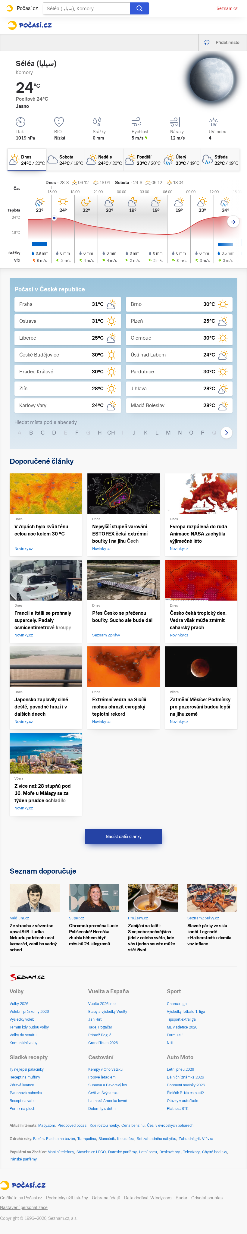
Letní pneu (148, 1152)
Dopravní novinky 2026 (186, 1085)
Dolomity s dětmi (102, 1109)
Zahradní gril (189, 1139)
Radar (181, 1197)
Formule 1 (175, 1035)
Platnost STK (178, 1109)
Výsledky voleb (22, 1019)
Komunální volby (23, 1043)
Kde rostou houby (104, 1125)
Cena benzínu (133, 1125)
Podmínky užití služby (67, 1197)
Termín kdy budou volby (29, 1027)
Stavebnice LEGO (91, 1152)
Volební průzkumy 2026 (29, 1011)
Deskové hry (170, 1152)
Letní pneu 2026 (180, 1069)
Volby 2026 (19, 1004)
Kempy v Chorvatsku (105, 1069)
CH (111, 432)
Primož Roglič (99, 1035)
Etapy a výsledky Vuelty (107, 1011)
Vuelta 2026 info (102, 1004)
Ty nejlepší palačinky (27, 1069)
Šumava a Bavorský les (107, 1085)
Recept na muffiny (25, 1077)
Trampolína (86, 1139)
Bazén (38, 1139)
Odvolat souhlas (207, 1197)
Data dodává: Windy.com (148, 1197)
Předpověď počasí (72, 1125)
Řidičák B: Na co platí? (185, 1093)
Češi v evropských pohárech (170, 1125)
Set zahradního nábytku (156, 1139)
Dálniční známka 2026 (185, 1077)
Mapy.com (46, 1125)
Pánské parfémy (23, 1159)
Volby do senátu (23, 1035)
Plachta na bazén (60, 1139)
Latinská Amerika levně (107, 1101)
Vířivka (207, 1139)
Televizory (191, 1152)
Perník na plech (22, 1109)
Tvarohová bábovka (26, 1093)
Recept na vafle (23, 1101)
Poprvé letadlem (102, 1077)
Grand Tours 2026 (103, 1043)
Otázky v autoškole (182, 1101)
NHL (170, 1043)
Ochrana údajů (106, 1197)
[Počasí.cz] (30, 25)
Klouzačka (125, 1139)
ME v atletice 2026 (182, 1027)
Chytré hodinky (214, 1152)
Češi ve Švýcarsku (103, 1093)
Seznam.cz (227, 8)
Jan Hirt (95, 1019)
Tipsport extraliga (181, 1019)
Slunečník (106, 1139)
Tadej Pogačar (100, 1027)
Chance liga (177, 1004)
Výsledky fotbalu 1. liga (186, 1011)
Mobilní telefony (61, 1152)
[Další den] (233, 221)
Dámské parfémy (122, 1152)
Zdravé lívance (22, 1085)
